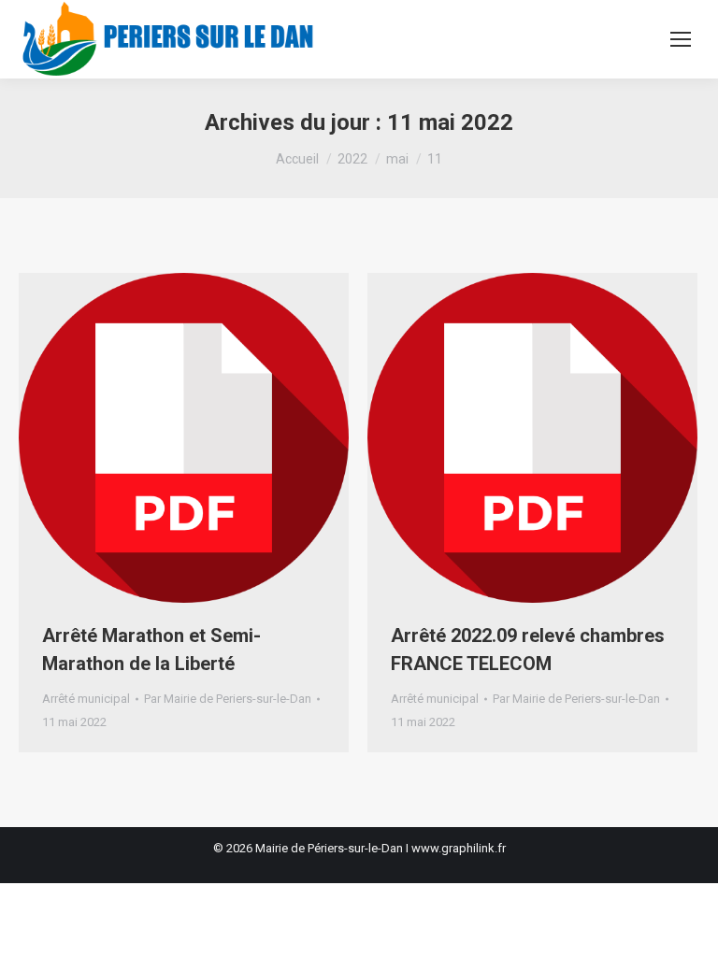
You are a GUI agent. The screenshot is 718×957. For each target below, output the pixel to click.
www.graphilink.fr (458, 848)
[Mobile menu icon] (680, 39)
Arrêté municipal (86, 699)
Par (227, 699)
